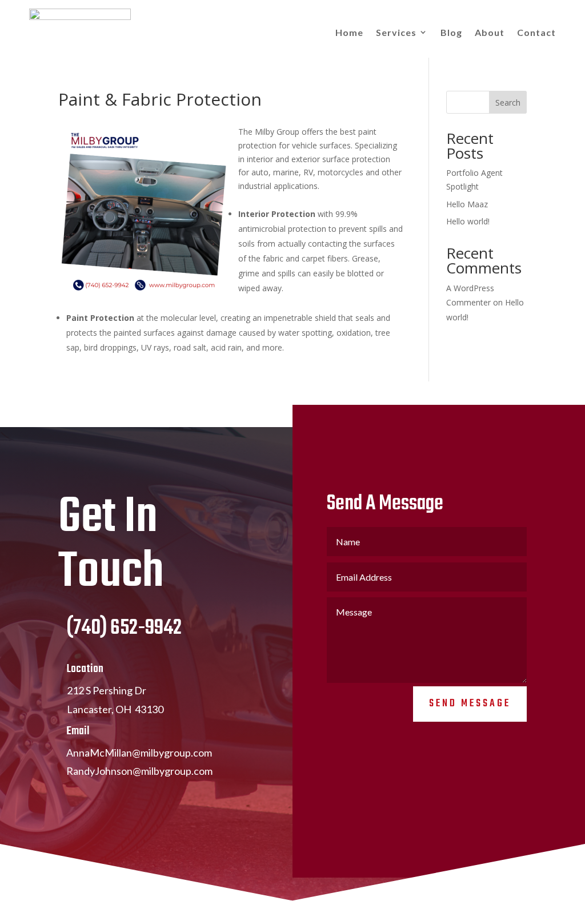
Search (507, 102)
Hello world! (468, 221)
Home (349, 32)
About (489, 32)
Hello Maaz (467, 204)
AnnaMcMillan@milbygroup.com (139, 752)
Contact (536, 32)
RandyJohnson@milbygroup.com (139, 771)
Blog (451, 32)
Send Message (470, 703)
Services (396, 32)
